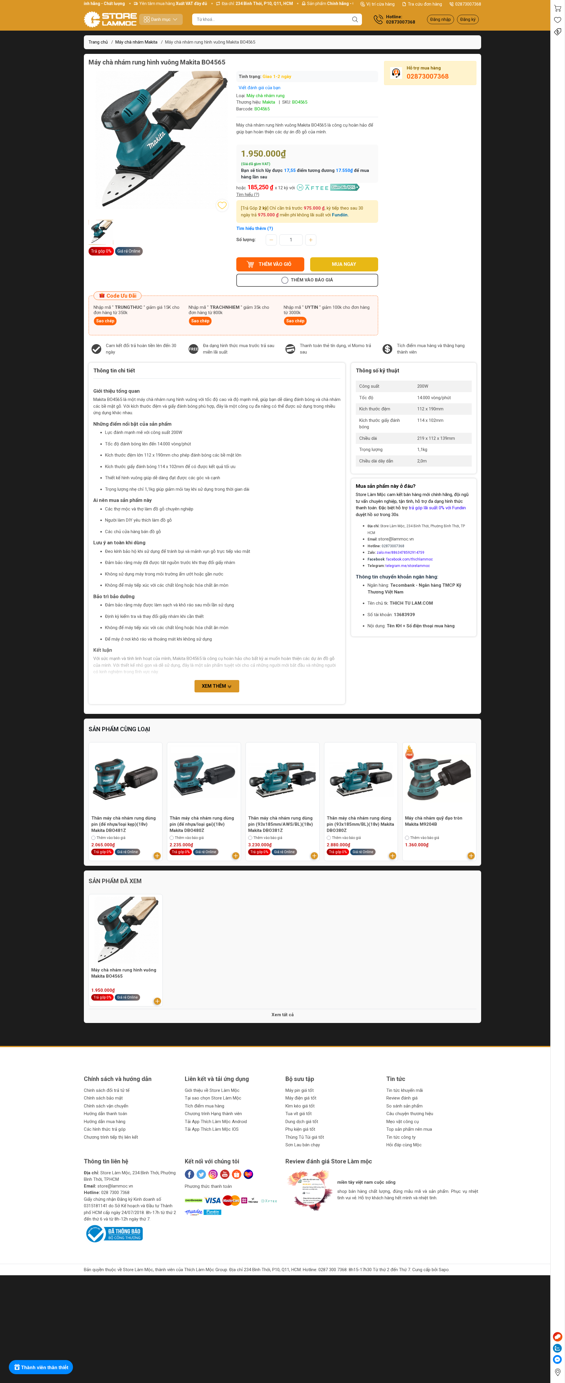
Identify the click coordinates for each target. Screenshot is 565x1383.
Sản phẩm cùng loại (119, 729)
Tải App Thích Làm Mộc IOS (212, 1129)
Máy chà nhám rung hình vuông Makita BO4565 (123, 973)
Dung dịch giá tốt (301, 1121)
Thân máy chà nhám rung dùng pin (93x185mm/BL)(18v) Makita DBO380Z (281, 824)
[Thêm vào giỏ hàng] (157, 855)
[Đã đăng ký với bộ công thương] (113, 1233)
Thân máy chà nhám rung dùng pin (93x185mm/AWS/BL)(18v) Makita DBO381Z (202, 824)
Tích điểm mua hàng (204, 1106)
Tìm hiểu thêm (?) (254, 228)
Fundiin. (340, 215)
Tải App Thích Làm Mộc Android (216, 1121)
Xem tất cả (283, 1014)
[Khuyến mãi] (557, 32)
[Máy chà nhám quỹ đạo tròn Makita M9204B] (361, 779)
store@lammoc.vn (396, 539)
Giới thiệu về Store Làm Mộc (212, 1090)
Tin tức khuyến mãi (404, 1090)
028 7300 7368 (115, 1192)
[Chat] (557, 1336)
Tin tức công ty (401, 1137)
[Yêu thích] (557, 20)
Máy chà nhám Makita (136, 42)
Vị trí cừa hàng (380, 4)
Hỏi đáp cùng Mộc (404, 1144)
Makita (268, 102)
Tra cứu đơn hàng (425, 4)
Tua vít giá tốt (298, 1113)
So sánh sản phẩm (404, 1106)
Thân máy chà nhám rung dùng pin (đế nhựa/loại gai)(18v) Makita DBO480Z (123, 824)
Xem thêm (214, 686)
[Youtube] (225, 1174)
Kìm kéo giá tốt (300, 1106)
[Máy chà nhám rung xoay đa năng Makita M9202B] (439, 779)
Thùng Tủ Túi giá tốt (304, 1137)
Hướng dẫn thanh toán (105, 1113)
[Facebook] (189, 1174)
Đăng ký (468, 19)
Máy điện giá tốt (300, 1098)
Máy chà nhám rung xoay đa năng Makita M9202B (434, 821)
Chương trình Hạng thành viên (213, 1113)
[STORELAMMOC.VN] (110, 19)
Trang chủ (98, 42)
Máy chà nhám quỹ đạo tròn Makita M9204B (355, 821)
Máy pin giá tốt (299, 1090)
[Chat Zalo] (557, 1348)
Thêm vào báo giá (312, 280)
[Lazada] (248, 1174)
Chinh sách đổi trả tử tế (106, 1090)
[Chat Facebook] (557, 1359)
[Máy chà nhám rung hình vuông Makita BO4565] (125, 931)
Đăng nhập (440, 19)
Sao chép (105, 321)
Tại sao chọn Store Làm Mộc (213, 1098)
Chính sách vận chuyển (106, 1106)
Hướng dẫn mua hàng (104, 1121)
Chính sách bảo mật (103, 1098)
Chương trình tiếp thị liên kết (111, 1137)
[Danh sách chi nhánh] (557, 1372)
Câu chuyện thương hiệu (409, 1113)
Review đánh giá (402, 1098)
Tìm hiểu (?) (247, 194)
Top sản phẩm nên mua (409, 1129)
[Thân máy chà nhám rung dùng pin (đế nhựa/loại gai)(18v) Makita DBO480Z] (125, 779)
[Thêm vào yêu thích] (222, 205)
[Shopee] (236, 1174)
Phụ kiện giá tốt (300, 1129)
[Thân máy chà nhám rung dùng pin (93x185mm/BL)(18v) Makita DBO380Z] (282, 779)
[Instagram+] (213, 1174)
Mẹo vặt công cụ (402, 1121)
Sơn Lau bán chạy (302, 1144)
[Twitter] (201, 1174)
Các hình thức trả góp (105, 1129)
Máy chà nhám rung (266, 95)
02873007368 (468, 4)
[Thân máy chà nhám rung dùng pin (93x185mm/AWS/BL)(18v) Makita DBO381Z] (204, 779)
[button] (295, 1216)
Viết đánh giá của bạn (259, 87)
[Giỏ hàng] (557, 8)
